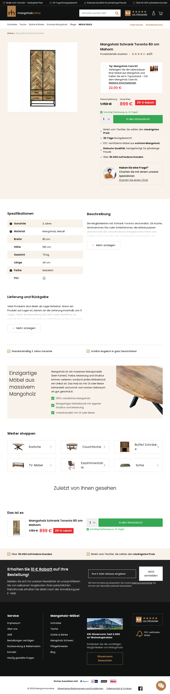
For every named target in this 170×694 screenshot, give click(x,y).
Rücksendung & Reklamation (24, 646)
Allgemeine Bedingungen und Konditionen (80, 688)
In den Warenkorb (138, 119)
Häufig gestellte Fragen (20, 658)
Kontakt (11, 652)
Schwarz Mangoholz (57, 24)
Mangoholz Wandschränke (30, 33)
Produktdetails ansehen (114, 54)
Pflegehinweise (59, 646)
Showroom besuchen (105, 658)
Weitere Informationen (122, 83)
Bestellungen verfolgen (20, 640)
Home (10, 33)
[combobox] (100, 13)
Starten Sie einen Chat (133, 180)
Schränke (12, 24)
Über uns (12, 629)
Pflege (73, 24)
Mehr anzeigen (105, 245)
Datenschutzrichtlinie (141, 582)
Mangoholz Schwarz (61, 640)
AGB (9, 634)
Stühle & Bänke (36, 24)
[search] (117, 13)
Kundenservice (154, 24)
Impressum (136, 24)
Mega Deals (85, 24)
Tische (23, 24)
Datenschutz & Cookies (119, 688)
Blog (52, 652)
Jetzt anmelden (151, 573)
